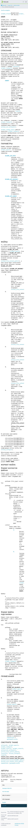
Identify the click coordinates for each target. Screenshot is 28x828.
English (4, 802)
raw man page (5, 791)
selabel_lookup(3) (6, 68)
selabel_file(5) (6, 13)
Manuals (4, 5)
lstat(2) (18, 111)
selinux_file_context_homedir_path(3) (12, 760)
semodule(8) (10, 737)
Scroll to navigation (5, 10)
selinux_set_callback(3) (8, 127)
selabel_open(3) (6, 149)
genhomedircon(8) (12, 739)
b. (14, 551)
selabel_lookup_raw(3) (8, 129)
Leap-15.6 (10, 5)
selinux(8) (4, 745)
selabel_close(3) (18, 748)
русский (4, 805)
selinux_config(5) (6, 449)
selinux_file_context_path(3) (10, 261)
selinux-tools (16, 5)
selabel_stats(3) (6, 748)
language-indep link (7, 788)
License (16, 825)
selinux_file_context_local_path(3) (12, 761)
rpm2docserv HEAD (19, 823)
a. (14, 530)
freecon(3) (16, 66)
